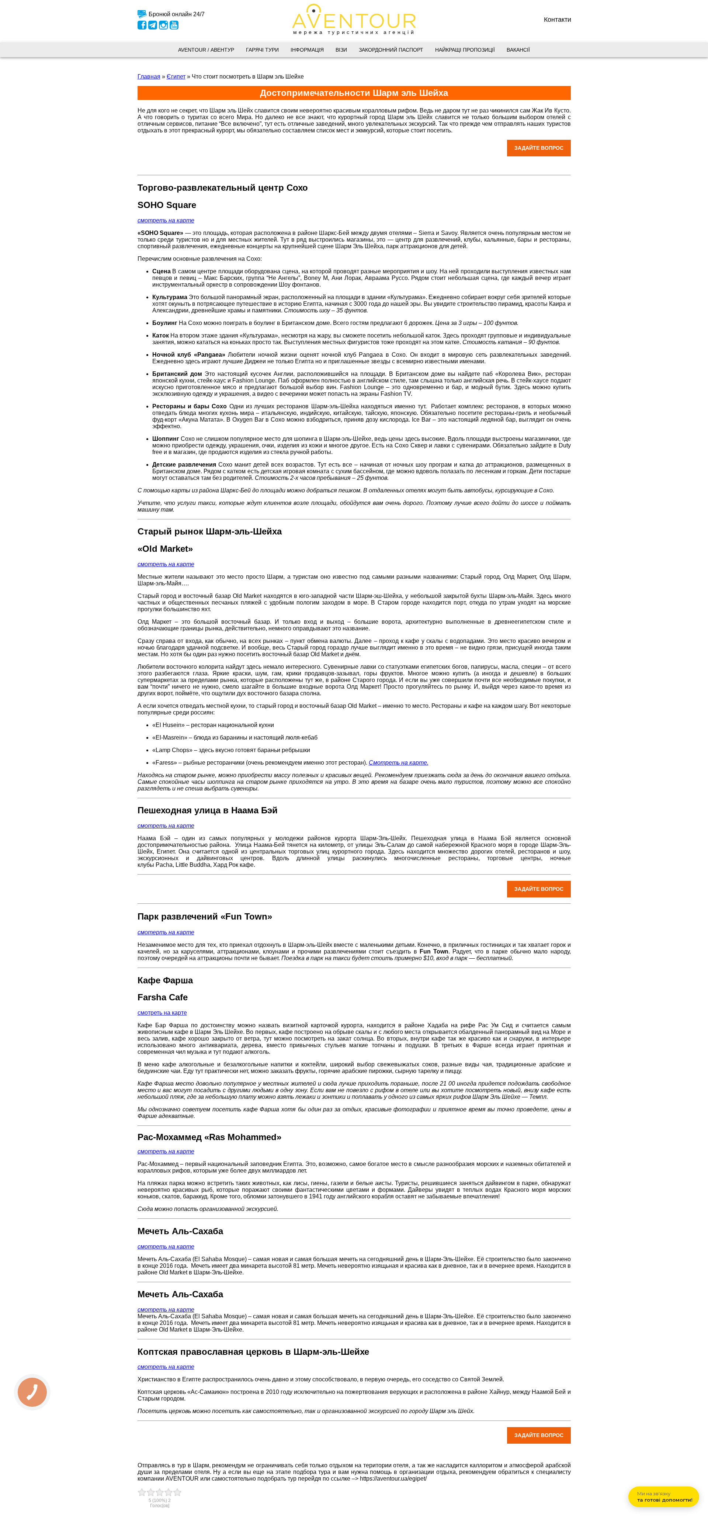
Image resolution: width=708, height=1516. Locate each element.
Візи (341, 50)
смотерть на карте (166, 932)
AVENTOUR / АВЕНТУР (206, 50)
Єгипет (176, 76)
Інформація (307, 50)
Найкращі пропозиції (465, 50)
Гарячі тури (262, 50)
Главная (149, 76)
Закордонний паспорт (391, 50)
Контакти (557, 19)
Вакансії (518, 50)
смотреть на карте (162, 1013)
